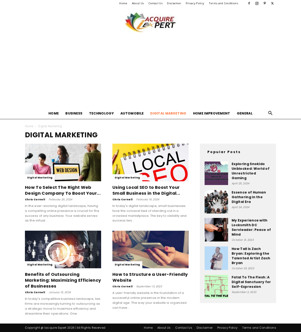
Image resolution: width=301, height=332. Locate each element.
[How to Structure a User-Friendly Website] (150, 249)
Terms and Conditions (223, 3)
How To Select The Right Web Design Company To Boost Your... (63, 190)
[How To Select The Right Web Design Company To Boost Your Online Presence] (63, 162)
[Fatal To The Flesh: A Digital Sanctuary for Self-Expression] (216, 286)
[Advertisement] (150, 72)
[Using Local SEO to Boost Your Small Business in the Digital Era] (150, 162)
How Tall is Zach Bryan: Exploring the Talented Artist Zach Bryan (251, 255)
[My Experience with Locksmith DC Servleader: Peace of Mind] (216, 229)
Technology (101, 113)
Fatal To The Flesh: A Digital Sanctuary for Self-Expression (251, 282)
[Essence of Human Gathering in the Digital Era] (216, 201)
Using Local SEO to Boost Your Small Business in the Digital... (146, 190)
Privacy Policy (195, 3)
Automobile (132, 113)
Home (123, 3)
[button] (270, 113)
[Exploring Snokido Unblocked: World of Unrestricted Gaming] (216, 173)
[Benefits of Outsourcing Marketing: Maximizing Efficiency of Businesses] (63, 249)
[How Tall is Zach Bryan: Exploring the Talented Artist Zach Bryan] (216, 258)
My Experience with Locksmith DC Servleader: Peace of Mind (251, 227)
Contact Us (155, 3)
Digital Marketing (168, 113)
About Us (138, 3)
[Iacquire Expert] (150, 22)
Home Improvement (211, 113)
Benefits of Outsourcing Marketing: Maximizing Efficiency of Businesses (63, 280)
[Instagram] (256, 3)
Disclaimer (174, 3)
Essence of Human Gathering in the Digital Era (249, 197)
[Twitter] (272, 3)
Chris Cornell (35, 199)
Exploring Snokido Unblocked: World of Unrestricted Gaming (250, 171)
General (245, 113)
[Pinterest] (264, 3)
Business (74, 113)
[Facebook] (249, 3)
